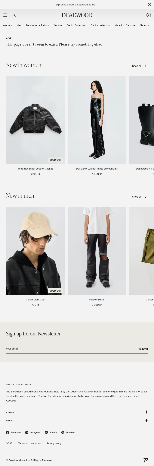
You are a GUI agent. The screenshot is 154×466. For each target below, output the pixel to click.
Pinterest (68, 433)
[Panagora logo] (145, 460)
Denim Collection (76, 25)
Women (7, 25)
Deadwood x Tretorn (37, 25)
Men (19, 25)
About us (144, 25)
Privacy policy (54, 443)
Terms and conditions (29, 443)
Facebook (13, 433)
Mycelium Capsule (125, 25)
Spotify (51, 433)
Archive (58, 25)
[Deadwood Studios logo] (77, 15)
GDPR (9, 443)
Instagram (32, 433)
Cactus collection (100, 25)
